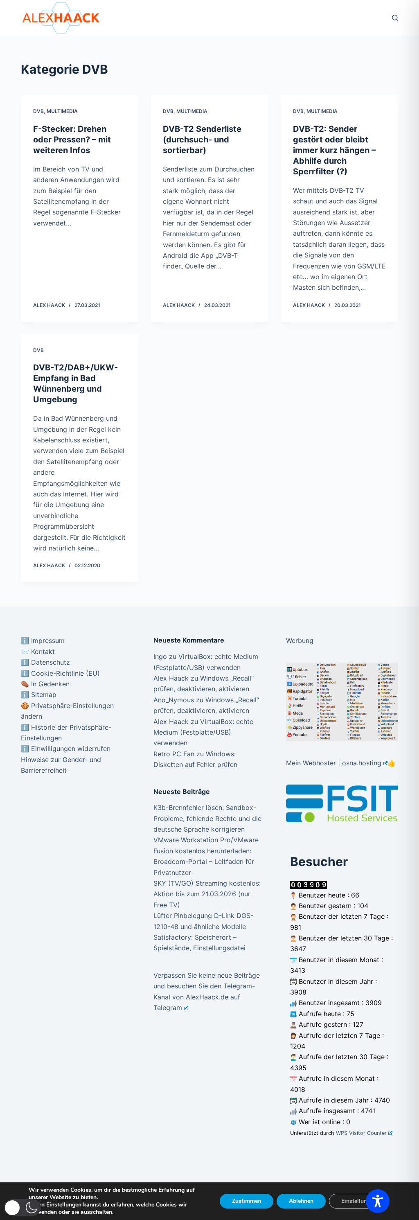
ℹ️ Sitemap (38, 694)
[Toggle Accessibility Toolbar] (377, 1201)
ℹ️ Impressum (43, 640)
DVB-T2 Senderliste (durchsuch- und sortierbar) (202, 139)
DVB (38, 111)
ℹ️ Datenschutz (45, 662)
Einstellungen (63, 1205)
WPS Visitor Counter (361, 1133)
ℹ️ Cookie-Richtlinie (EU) (60, 673)
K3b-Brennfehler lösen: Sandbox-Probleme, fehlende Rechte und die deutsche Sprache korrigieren (207, 818)
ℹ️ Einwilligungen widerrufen (65, 748)
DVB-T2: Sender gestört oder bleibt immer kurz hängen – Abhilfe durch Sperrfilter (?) (334, 150)
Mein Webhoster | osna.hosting (333, 763)
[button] (22, 1207)
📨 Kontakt (38, 651)
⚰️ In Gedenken (45, 684)
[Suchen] (395, 18)
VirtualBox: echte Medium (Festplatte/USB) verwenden (203, 732)
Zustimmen (246, 1201)
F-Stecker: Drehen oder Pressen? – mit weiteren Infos (72, 139)
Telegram (167, 1008)
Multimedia (62, 111)
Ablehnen (301, 1201)
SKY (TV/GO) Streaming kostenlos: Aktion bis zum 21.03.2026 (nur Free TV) (207, 894)
